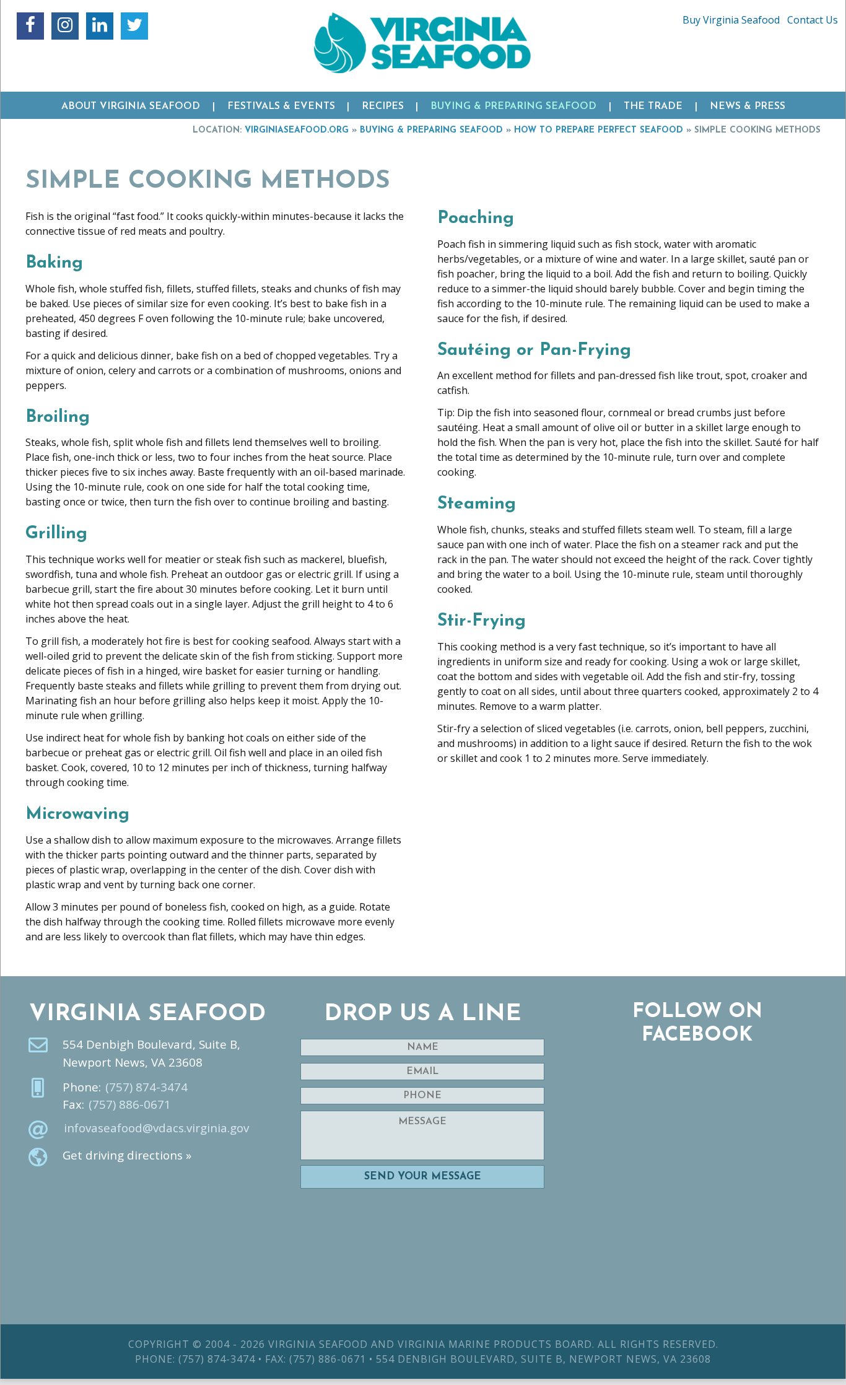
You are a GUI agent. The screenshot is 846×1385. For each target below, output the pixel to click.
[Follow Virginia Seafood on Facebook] (30, 26)
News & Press (747, 106)
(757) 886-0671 (130, 1104)
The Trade (653, 106)
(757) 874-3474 (146, 1087)
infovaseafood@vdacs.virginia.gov (156, 1128)
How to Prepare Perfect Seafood (598, 130)
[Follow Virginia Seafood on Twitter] (134, 26)
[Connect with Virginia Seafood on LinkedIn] (99, 26)
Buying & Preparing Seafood (513, 106)
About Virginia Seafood (130, 106)
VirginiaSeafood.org (297, 130)
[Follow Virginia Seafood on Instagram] (65, 26)
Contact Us (812, 20)
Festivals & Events (281, 106)
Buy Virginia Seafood (731, 20)
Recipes (383, 106)
